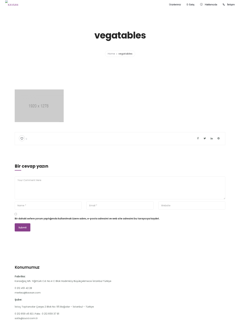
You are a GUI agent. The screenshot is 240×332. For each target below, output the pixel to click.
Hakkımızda (210, 4)
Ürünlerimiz (175, 4)
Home (111, 53)
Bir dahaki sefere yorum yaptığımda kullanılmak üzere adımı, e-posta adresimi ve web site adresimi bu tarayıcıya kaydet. (87, 218)
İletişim (230, 4)
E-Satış (190, 4)
